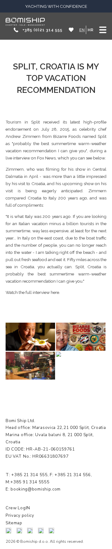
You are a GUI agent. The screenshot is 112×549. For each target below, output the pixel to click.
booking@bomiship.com (36, 489)
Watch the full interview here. (33, 292)
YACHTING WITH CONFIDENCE (56, 6)
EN (82, 30)
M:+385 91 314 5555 (27, 482)
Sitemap (14, 523)
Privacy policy (20, 515)
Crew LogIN (18, 508)
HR (91, 30)
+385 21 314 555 (28, 475)
